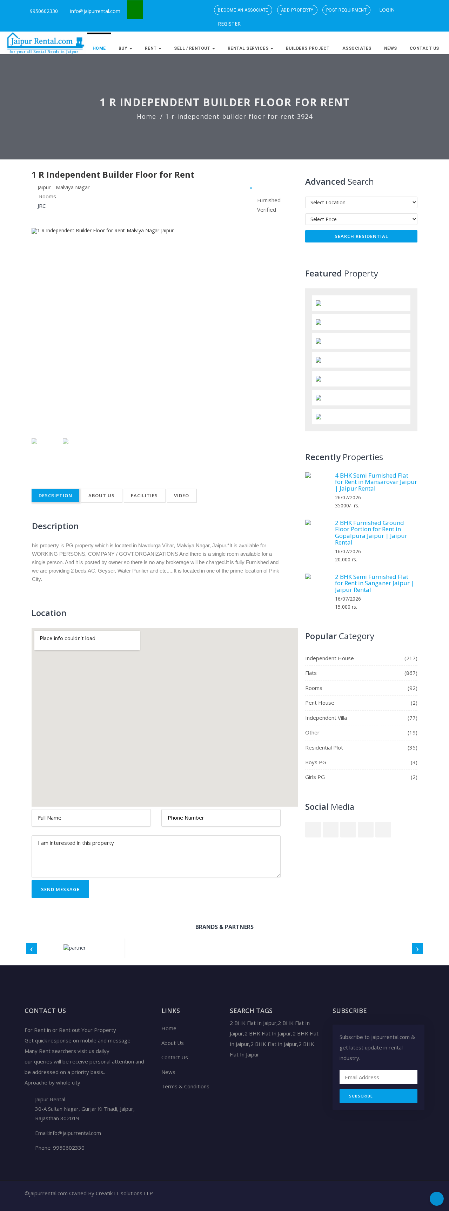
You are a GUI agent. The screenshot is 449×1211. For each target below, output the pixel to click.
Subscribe (361, 1096)
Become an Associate (243, 10)
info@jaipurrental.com (95, 11)
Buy (124, 48)
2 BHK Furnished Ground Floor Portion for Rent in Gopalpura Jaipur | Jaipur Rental (371, 532)
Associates (356, 48)
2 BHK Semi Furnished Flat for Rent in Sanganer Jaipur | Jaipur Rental (374, 583)
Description (55, 495)
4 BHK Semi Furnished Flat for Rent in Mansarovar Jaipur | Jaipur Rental (376, 481)
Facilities (144, 495)
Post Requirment (346, 10)
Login (386, 9)
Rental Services (249, 48)
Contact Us (424, 48)
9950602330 (43, 11)
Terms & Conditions (185, 1086)
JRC (42, 205)
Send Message (60, 889)
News (390, 48)
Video (181, 495)
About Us (101, 495)
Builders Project (308, 48)
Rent (151, 48)
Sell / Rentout (193, 48)
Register (228, 23)
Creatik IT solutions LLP (124, 1193)
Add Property (297, 10)
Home (99, 48)
